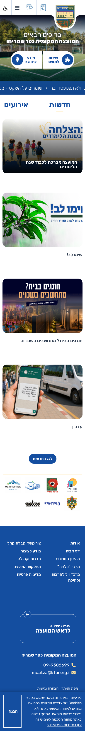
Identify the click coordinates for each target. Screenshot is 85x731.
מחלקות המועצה (27, 566)
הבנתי (12, 711)
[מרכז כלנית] (52, 485)
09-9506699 (56, 665)
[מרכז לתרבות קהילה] (72, 485)
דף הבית (73, 551)
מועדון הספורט (68, 559)
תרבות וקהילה (29, 559)
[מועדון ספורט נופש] (13, 485)
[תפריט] (16, 7)
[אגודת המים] (52, 503)
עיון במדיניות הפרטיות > (64, 725)
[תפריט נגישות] (5, 8)
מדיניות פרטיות (29, 574)
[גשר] (33, 485)
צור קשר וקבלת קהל (24, 543)
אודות (75, 543)
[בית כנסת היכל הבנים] (33, 503)
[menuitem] (62, 543)
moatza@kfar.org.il (51, 672)
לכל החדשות (42, 458)
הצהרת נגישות (47, 688)
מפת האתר (69, 688)
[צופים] (72, 503)
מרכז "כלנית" (68, 566)
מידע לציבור (31, 551)
